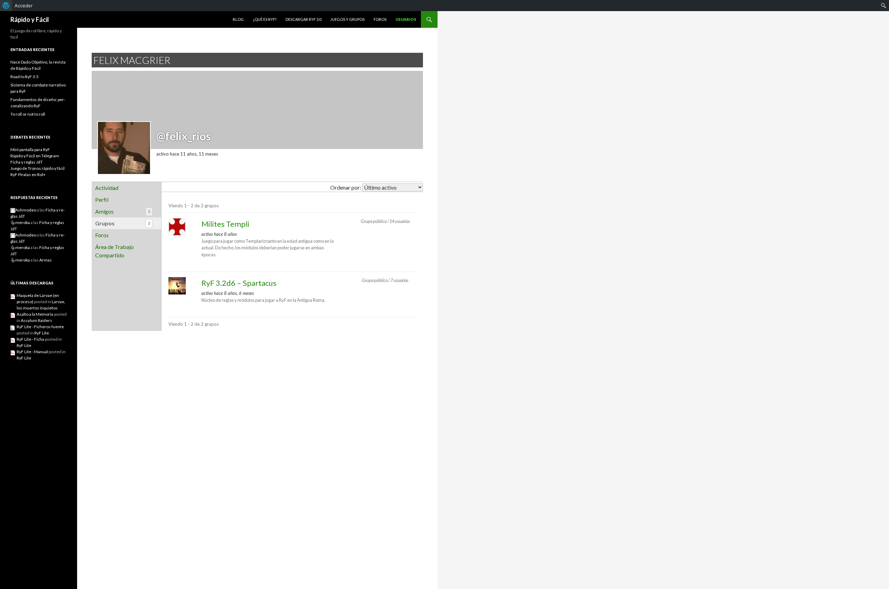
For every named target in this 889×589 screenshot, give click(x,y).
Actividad (106, 187)
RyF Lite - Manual (32, 351)
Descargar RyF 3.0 (303, 19)
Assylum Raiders (36, 320)
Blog (238, 19)
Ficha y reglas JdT (26, 162)
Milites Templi (225, 224)
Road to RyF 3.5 (24, 76)
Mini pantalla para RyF (30, 149)
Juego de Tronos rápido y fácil (37, 168)
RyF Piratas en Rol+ (27, 174)
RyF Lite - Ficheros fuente (40, 326)
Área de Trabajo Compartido (114, 250)
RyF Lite (41, 332)
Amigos (122, 211)
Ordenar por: (345, 187)
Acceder (24, 5)
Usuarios (406, 19)
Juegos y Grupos (347, 19)
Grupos (122, 223)
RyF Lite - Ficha (30, 339)
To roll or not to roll (27, 114)
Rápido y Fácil (29, 19)
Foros (380, 19)
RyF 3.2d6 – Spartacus (238, 283)
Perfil (101, 199)
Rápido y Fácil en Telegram (34, 155)
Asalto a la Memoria (35, 314)
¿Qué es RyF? (264, 19)
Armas (45, 260)
